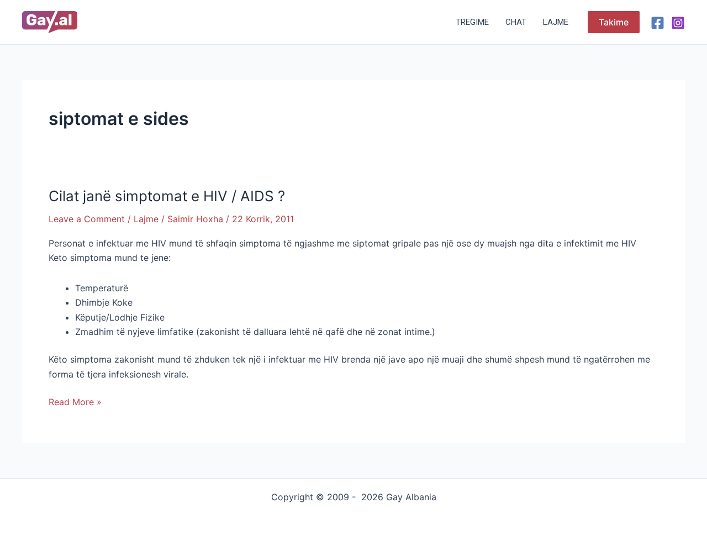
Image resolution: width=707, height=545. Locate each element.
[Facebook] (657, 23)
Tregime (472, 22)
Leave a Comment (87, 218)
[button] (614, 22)
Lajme (555, 22)
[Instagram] (678, 23)
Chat (515, 22)
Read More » (75, 401)
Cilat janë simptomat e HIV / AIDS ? (167, 196)
